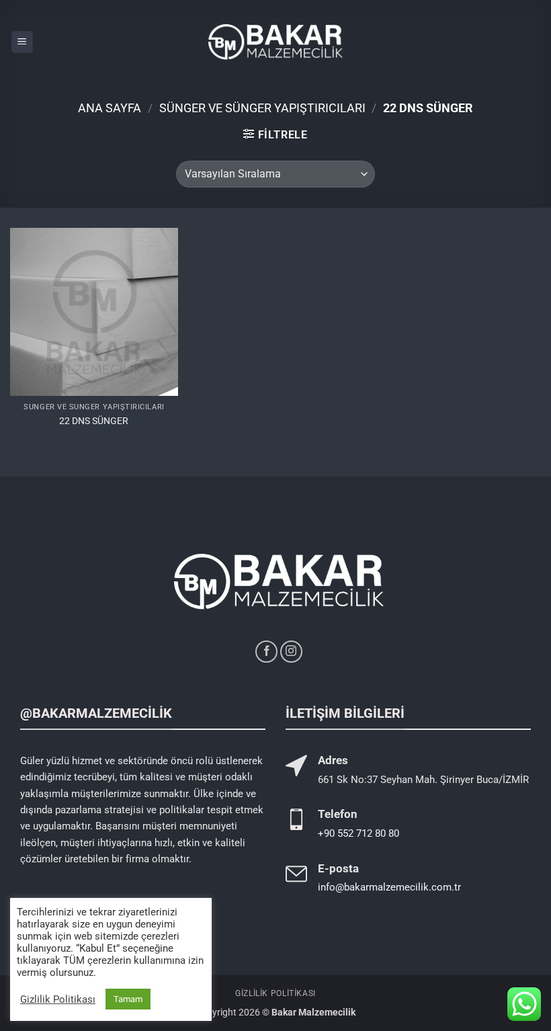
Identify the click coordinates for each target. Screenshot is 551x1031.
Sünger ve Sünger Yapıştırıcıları (262, 108)
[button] (22, 42)
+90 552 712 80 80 (358, 833)
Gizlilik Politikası (275, 993)
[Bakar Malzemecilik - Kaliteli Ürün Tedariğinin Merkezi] (275, 42)
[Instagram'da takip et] (291, 652)
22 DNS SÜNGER (93, 421)
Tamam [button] (128, 999)
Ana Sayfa (109, 108)
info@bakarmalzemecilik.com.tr (389, 887)
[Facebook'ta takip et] (266, 652)
